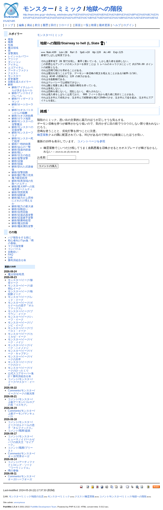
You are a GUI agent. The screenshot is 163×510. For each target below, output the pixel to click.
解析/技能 (17, 163)
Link (10, 257)
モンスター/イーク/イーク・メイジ (20, 341)
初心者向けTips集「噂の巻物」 (21, 242)
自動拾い (13, 251)
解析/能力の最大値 (22, 206)
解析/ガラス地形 (21, 118)
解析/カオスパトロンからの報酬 (22, 111)
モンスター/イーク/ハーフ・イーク (20, 318)
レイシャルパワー (18, 56)
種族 (10, 39)
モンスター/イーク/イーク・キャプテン (20, 352)
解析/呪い (17, 152)
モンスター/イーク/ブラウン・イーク (20, 312)
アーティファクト (18, 70)
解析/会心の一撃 (21, 146)
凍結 (29, 25)
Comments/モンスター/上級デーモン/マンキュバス (21, 413)
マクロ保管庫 (15, 246)
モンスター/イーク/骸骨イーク (20, 281)
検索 (94, 25)
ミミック (70, 8)
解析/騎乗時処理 (21, 220)
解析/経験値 (18, 195)
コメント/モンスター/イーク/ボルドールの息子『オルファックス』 (21, 425)
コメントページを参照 (91, 141)
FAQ (10, 254)
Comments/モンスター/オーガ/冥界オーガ (21, 455)
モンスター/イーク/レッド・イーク (20, 298)
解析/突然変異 (20, 192)
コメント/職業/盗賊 (19, 430)
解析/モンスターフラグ (22, 134)
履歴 (45, 25)
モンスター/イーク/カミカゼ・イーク (20, 335)
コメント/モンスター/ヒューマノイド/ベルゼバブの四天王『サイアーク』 (21, 440)
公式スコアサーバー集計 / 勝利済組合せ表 (21, 375)
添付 (53, 25)
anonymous (19, 502)
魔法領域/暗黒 (16, 274)
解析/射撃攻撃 (20, 158)
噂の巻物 (13, 470)
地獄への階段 (104, 8)
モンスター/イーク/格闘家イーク (20, 293)
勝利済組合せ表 (17, 260)
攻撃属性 (13, 53)
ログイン (128, 25)
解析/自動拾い (20, 209)
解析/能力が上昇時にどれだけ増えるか (22, 200)
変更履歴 (13, 78)
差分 (37, 25)
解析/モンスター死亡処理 (22, 140)
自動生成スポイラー (19, 81)
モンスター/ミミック (50, 35)
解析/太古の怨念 (21, 155)
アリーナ (13, 59)
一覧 (86, 25)
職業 (10, 42)
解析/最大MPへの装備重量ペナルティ (23, 188)
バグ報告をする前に (19, 237)
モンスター (38, 8)
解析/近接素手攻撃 (22, 217)
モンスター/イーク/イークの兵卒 (20, 358)
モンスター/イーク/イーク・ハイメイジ (20, 346)
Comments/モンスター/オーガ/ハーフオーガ (21, 478)
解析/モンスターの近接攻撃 (22, 128)
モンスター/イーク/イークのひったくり (20, 369)
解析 (10, 84)
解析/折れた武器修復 (22, 168)
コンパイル (14, 248)
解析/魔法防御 (20, 223)
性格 (10, 45)
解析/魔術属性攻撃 (22, 226)
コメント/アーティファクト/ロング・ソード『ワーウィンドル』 (21, 465)
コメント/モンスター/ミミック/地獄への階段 (123, 496)
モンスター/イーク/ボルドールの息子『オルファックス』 (21, 305)
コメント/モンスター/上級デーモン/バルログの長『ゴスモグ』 (21, 402)
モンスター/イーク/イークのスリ (20, 363)
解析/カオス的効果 (22, 115)
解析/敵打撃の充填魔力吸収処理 (22, 176)
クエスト (13, 73)
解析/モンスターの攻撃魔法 (22, 123)
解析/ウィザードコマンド (22, 100)
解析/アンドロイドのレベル (22, 94)
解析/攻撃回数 (20, 172)
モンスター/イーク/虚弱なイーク (20, 287)
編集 (21, 25)
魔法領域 (13, 47)
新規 (78, 25)
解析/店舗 (17, 161)
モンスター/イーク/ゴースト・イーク (20, 329)
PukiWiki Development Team (43, 507)
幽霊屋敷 (42, 134)
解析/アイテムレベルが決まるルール (22, 89)
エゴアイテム (15, 67)
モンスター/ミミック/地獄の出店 (26, 496)
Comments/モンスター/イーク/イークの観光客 (21, 392)
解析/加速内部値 (21, 149)
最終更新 (104, 25)
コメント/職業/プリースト (20, 449)
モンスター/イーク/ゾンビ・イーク (20, 324)
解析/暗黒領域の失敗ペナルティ (22, 182)
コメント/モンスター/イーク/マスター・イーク (21, 382)
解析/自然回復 (20, 211)
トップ (9, 25)
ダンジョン (14, 61)
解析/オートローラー (22, 106)
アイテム (13, 64)
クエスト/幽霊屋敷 (84, 496)
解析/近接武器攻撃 (22, 214)
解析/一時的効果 (21, 143)
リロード (64, 25)
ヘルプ (117, 25)
